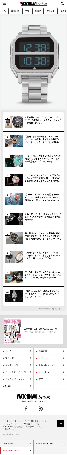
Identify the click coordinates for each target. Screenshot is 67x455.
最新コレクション (47, 365)
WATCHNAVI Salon (33, 4)
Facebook (26, 408)
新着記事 (15, 11)
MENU (4, 3)
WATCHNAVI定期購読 (12, 426)
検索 (62, 4)
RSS (41, 408)
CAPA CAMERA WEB (45, 443)
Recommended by (46, 309)
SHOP (38, 11)
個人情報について (38, 421)
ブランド (51, 11)
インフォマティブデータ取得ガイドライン (21, 424)
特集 (27, 11)
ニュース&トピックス (15, 372)
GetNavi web (33, 396)
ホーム (4, 11)
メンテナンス (11, 365)
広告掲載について (34, 426)
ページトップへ (60, 423)
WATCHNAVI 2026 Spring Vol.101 (40, 329)
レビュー (43, 358)
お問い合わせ (8, 429)
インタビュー (45, 372)
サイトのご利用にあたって (14, 421)
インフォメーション (14, 379)
